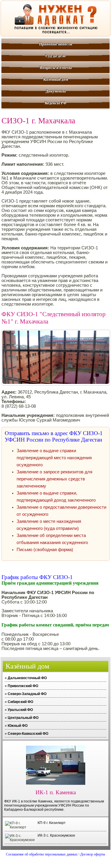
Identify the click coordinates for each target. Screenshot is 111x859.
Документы (56, 91)
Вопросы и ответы (56, 67)
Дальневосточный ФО (27, 678)
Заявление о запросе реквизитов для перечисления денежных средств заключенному (54, 479)
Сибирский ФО (20, 702)
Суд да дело (55, 56)
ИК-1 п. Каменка (56, 792)
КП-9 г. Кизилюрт (52, 823)
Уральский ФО (20, 710)
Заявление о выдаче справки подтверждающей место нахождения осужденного (54, 457)
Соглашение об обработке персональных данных (42, 854)
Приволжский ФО (23, 686)
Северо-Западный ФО (27, 694)
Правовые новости (55, 44)
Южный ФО (18, 726)
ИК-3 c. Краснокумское (56, 835)
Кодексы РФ (55, 103)
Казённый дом (55, 79)
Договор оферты (92, 854)
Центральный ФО (23, 718)
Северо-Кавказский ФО (28, 734)
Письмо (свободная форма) (45, 549)
